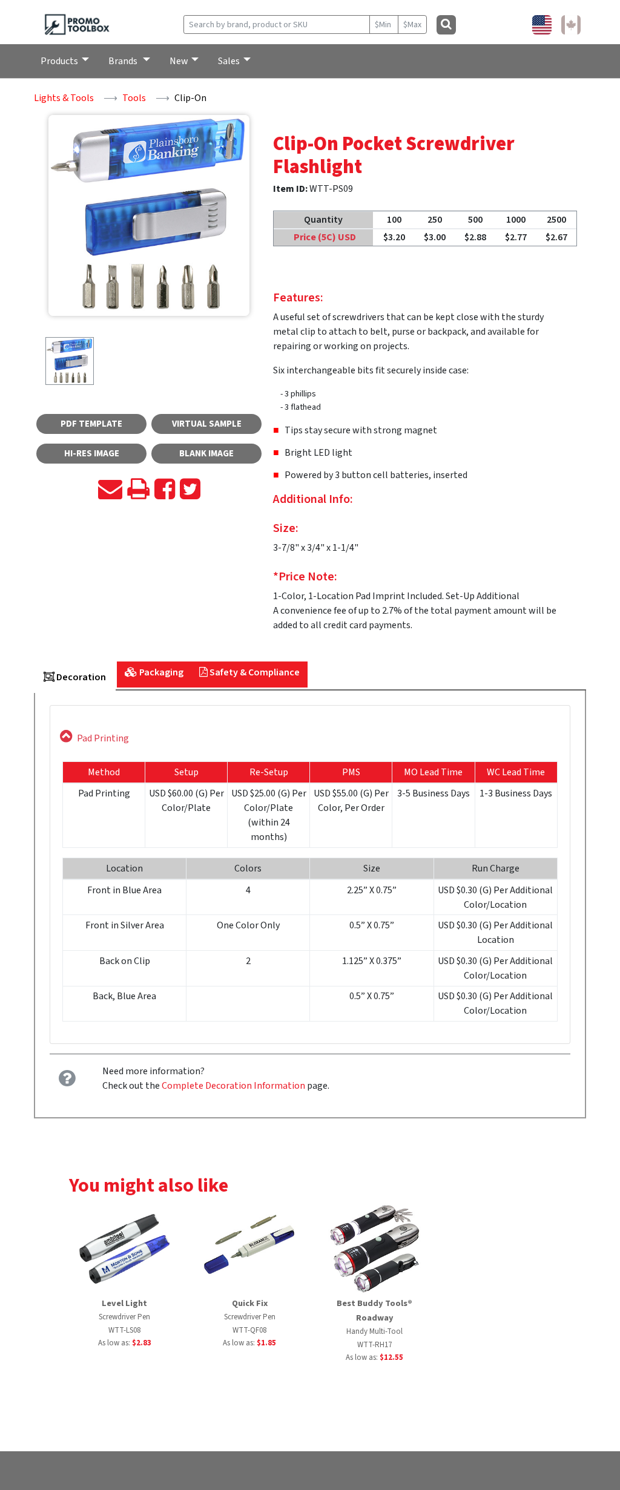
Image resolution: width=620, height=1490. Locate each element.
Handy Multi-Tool (374, 1331)
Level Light (124, 1303)
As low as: (124, 1342)
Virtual (207, 424)
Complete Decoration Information (233, 1085)
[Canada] (571, 24)
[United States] (542, 24)
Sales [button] (229, 61)
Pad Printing (103, 738)
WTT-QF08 (249, 1330)
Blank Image (206, 453)
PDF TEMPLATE (91, 424)
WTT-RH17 (374, 1344)
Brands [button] (123, 61)
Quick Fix (250, 1303)
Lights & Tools (64, 98)
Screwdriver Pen (124, 1316)
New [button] (179, 61)
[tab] (75, 679)
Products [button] (59, 61)
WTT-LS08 (124, 1330)
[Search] (446, 24)
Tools (134, 98)
